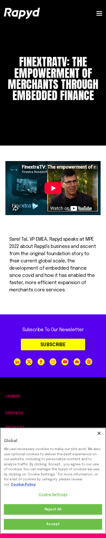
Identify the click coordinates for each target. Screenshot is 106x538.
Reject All (53, 509)
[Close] (99, 433)
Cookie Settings (53, 494)
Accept (53, 524)
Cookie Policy (23, 484)
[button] (99, 13)
